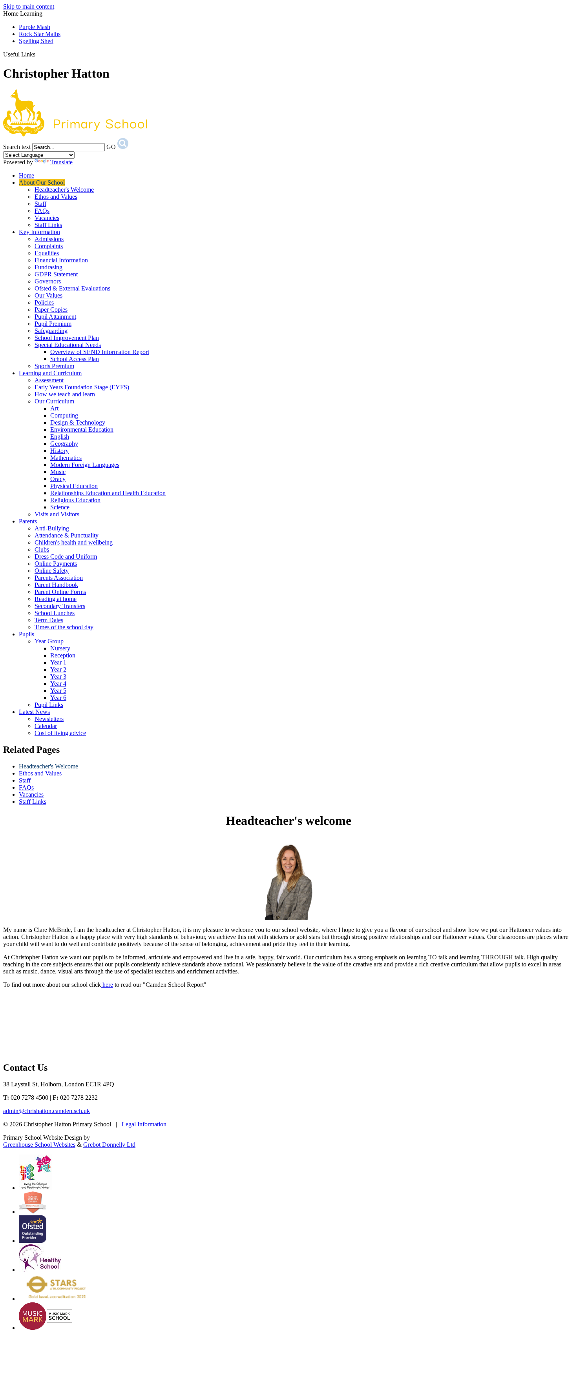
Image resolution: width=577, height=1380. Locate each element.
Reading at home (56, 599)
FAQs (42, 210)
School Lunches (55, 613)
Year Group (49, 641)
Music (58, 471)
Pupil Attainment (55, 316)
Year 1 (58, 662)
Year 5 (58, 690)
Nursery (60, 648)
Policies (44, 302)
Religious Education (75, 500)
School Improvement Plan (67, 337)
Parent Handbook (56, 584)
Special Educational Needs (68, 344)
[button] (38, 54)
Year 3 (58, 676)
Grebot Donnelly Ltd (109, 1144)
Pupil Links (49, 704)
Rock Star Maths (39, 34)
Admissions (49, 239)
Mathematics (66, 457)
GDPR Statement (56, 274)
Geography (64, 443)
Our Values (48, 295)
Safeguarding (51, 330)
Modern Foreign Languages (84, 464)
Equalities (47, 253)
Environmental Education (81, 429)
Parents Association (59, 577)
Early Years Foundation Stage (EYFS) (82, 387)
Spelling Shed (36, 41)
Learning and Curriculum (50, 373)
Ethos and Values (56, 196)
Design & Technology (77, 422)
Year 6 (58, 697)
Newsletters (49, 718)
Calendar (46, 726)
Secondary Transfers (60, 606)
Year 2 (58, 669)
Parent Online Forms (60, 591)
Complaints (49, 246)
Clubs (42, 549)
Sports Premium (54, 366)
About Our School (42, 182)
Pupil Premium (53, 323)
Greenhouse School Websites (39, 1144)
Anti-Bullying (52, 528)
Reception (62, 655)
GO (111, 146)
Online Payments (56, 563)
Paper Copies (51, 309)
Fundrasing (48, 267)
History (59, 450)
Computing (64, 415)
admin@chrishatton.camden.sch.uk (46, 1111)
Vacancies (47, 217)
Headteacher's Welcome (64, 189)
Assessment (49, 380)
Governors (48, 281)
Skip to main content (28, 6)
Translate (61, 162)
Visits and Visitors (57, 514)
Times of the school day (64, 627)
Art (54, 408)
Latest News (34, 711)
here (107, 984)
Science (59, 507)
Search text (17, 146)
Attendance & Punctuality (67, 535)
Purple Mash (34, 27)
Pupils (26, 634)
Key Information (39, 232)
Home (26, 175)
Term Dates (49, 620)
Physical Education (74, 486)
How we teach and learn (65, 394)
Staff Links (48, 225)
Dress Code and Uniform (66, 556)
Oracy (58, 479)
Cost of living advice (60, 733)
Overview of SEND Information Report (99, 352)
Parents (28, 521)
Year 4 (58, 683)
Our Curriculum (54, 401)
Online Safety (52, 570)
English (59, 436)
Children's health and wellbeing (74, 542)
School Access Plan (74, 359)
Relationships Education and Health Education (108, 493)
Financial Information (61, 260)
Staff (40, 203)
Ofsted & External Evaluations (72, 288)
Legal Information (144, 1124)
